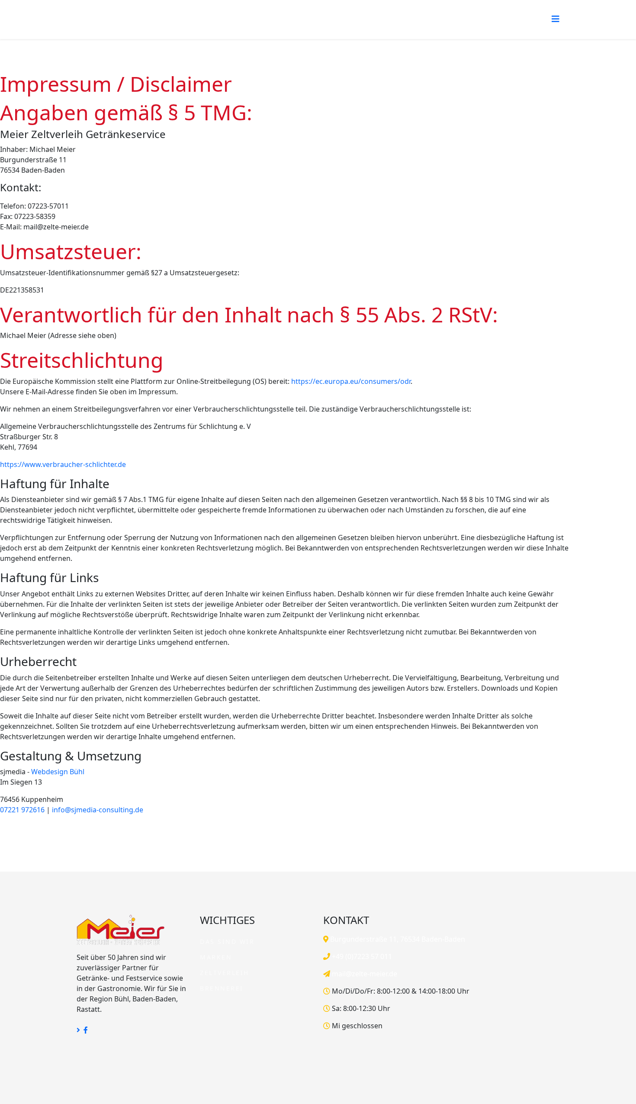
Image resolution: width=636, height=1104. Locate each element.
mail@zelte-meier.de (363, 973)
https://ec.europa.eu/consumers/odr (351, 381)
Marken (216, 957)
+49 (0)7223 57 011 (361, 956)
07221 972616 (22, 809)
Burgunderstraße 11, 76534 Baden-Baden (396, 939)
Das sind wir (227, 941)
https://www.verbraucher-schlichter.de (63, 464)
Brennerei (222, 988)
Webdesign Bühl (57, 771)
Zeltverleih (224, 973)
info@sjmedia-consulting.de (97, 809)
